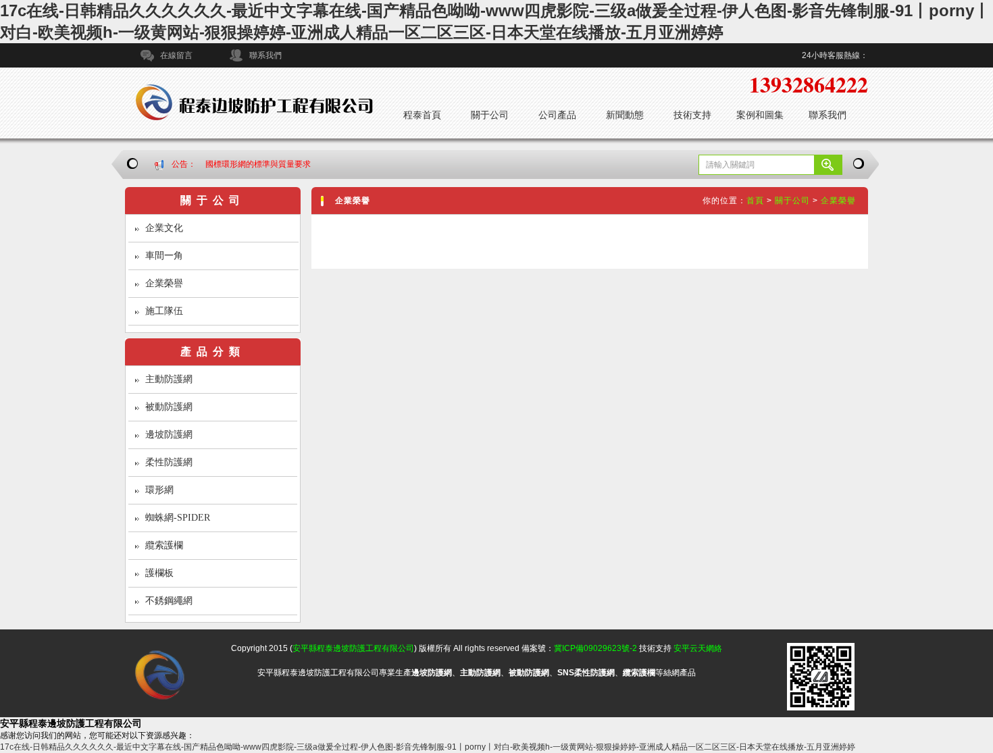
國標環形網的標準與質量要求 (258, 164)
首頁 (755, 200)
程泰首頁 (422, 114)
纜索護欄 (164, 545)
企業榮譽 (164, 283)
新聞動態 (625, 114)
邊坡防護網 (169, 435)
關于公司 (490, 114)
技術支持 (692, 114)
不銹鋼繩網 (169, 601)
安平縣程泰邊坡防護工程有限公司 (353, 648)
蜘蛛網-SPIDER (177, 518)
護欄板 (159, 573)
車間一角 (164, 256)
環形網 (159, 490)
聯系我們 (265, 55)
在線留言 (176, 55)
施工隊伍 (164, 311)
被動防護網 (169, 407)
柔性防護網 (169, 462)
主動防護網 (169, 379)
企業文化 (164, 228)
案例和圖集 (760, 114)
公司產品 (557, 114)
